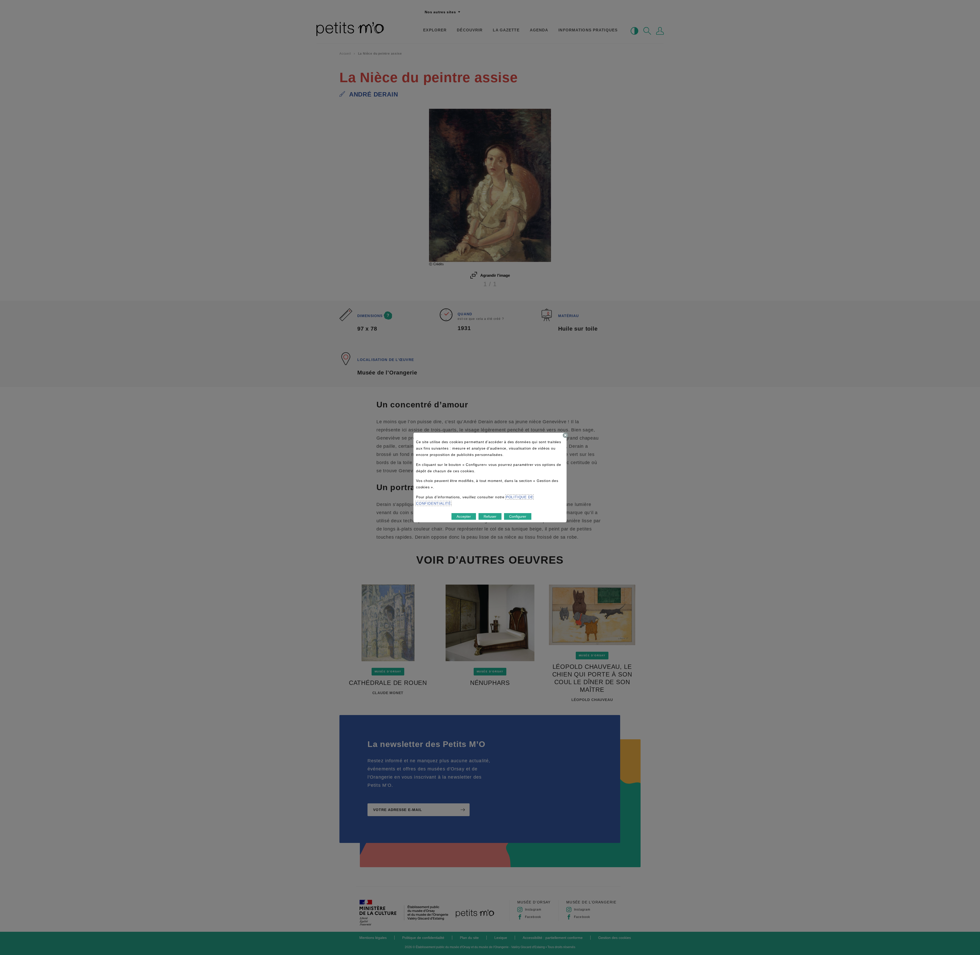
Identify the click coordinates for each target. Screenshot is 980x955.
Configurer (517, 516)
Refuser (490, 516)
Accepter (464, 516)
